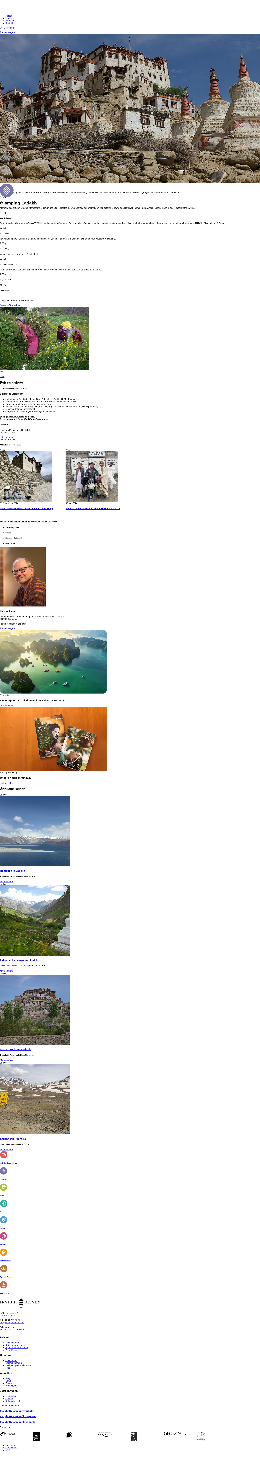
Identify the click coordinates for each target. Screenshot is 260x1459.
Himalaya (3, 1179)
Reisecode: (5, 1427)
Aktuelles (9, 21)
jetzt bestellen (6, 783)
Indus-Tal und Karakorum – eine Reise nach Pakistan (93, 508)
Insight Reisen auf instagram (18, 1416)
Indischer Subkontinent (8, 1163)
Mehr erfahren (6, 881)
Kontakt (9, 23)
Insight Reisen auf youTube (17, 1411)
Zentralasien (4, 1212)
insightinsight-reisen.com (12, 1322)
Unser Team (11, 1360)
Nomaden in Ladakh (12, 870)
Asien (2, 1195)
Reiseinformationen (9, 1406)
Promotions (10, 1386)
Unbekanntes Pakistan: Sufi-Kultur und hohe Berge (26, 508)
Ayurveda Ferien (6, 1277)
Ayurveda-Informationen (16, 1347)
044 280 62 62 (7, 28)
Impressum (10, 1445)
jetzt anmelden (7, 706)
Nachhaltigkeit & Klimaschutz (19, 1365)
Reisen (8, 16)
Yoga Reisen (4, 1293)
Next (2, 376)
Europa (2, 1228)
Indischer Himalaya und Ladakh (19, 960)
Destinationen (12, 1343)
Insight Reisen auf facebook (17, 1422)
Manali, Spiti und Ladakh (15, 1049)
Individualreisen (5, 1260)
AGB (7, 1450)
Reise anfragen (7, 32)
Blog (7, 1378)
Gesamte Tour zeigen (10, 305)
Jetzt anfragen (7, 437)
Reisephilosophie (13, 1363)
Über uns (9, 18)
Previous (4, 374)
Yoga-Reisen (11, 1350)
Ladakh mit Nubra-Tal (13, 1138)
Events (8, 1383)
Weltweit (3, 1244)
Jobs (7, 1368)
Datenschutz (11, 1448)
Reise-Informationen (15, 1345)
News (8, 1381)
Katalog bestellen (13, 1401)
